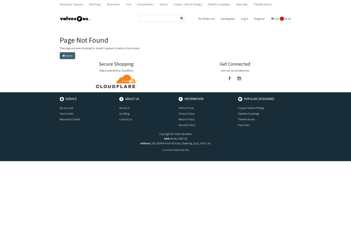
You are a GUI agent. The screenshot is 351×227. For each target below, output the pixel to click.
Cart (282, 19)
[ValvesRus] (75, 18)
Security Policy (187, 125)
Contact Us (125, 119)
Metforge (95, 4)
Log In (244, 19)
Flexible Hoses (263, 4)
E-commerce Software (172, 150)
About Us (124, 108)
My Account (66, 108)
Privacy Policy (187, 113)
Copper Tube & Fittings (188, 4)
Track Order (66, 113)
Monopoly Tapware (71, 4)
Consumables (145, 4)
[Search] (182, 18)
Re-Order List (206, 19)
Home (69, 56)
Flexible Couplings (219, 4)
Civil (128, 4)
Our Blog (124, 113)
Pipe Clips (242, 4)
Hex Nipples (228, 19)
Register (259, 19)
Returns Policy (187, 119)
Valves (164, 4)
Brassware (113, 4)
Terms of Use (186, 108)
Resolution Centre (70, 119)
